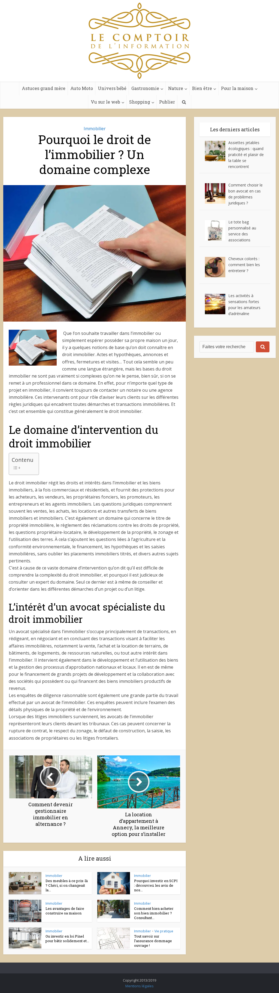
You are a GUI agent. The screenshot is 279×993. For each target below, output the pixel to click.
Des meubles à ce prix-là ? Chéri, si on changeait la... (67, 885)
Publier (167, 102)
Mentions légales (139, 985)
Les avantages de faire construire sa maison (65, 911)
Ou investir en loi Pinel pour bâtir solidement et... (67, 938)
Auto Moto (81, 88)
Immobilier (95, 129)
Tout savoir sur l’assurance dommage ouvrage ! (153, 941)
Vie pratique (163, 931)
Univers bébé (112, 88)
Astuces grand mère (43, 88)
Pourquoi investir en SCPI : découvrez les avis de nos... (156, 885)
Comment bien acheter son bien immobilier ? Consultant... (154, 913)
